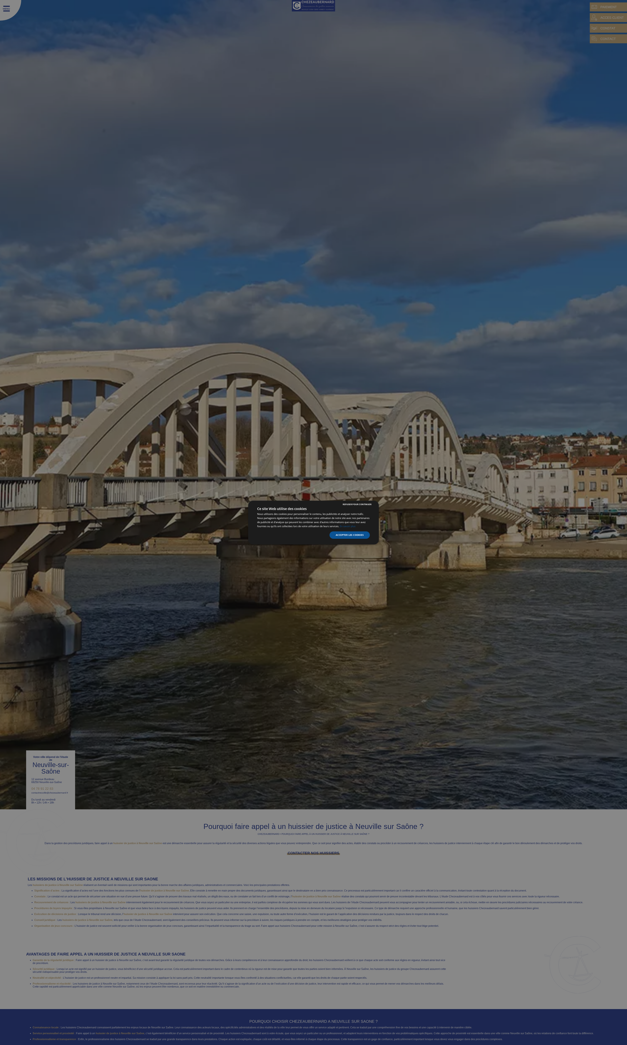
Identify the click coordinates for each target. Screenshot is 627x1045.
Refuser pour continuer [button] (357, 504)
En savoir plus (347, 526)
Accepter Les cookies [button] (350, 534)
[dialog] (313, 522)
